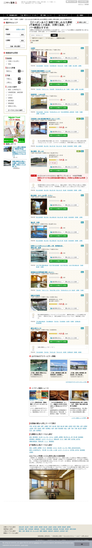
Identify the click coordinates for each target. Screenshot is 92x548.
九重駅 (79, 65)
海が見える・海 (68, 437)
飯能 (41, 531)
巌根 (66, 426)
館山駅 (64, 146)
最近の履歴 (83, 1)
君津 (74, 426)
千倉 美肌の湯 (53, 65)
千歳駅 (70, 65)
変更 (22, 34)
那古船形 (60, 428)
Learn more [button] (24, 545)
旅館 (65, 439)
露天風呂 (35, 437)
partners (36, 543)
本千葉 (35, 426)
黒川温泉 (61, 529)
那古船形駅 (70, 146)
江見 (30, 430)
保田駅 (79, 352)
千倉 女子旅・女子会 (55, 290)
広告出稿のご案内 (57, 536)
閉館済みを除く (61, 38)
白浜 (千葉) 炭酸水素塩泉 (42, 265)
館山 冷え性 (59, 146)
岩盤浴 (10, 98)
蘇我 (38, 426)
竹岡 (35, 428)
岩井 (52, 428)
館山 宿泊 (46, 146)
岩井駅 (68, 321)
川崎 (23, 531)
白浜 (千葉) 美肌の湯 (74, 265)
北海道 (55, 527)
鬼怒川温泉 (73, 529)
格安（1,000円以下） (35, 450)
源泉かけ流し (12, 106)
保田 (43, 428)
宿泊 (30, 437)
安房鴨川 (38, 430)
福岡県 (69, 527)
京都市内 (56, 531)
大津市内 (62, 531)
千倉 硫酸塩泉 (49, 321)
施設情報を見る (56, 57)
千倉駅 (65, 65)
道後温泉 (55, 529)
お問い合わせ (84, 536)
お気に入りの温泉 (71, 1)
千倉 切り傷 (52, 352)
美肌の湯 (56, 439)
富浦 (56, 428)
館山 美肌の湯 (53, 217)
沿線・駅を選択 (15, 46)
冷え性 (40, 437)
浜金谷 (39, 428)
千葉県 (31, 527)
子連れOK (40, 441)
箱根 (26, 529)
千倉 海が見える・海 (60, 89)
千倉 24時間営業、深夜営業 (67, 112)
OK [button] (82, 544)
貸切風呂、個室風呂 (35, 439)
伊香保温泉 (49, 529)
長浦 (58, 426)
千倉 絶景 (52, 89)
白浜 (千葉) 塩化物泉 (54, 265)
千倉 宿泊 (46, 65)
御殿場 (45, 531)
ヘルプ (78, 536)
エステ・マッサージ (47, 439)
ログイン (80, 4)
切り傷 (75, 437)
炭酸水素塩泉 (33, 441)
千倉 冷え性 (60, 65)
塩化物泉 (80, 437)
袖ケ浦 (62, 426)
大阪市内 (50, 531)
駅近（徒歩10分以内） (74, 448)
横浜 (20, 531)
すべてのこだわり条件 (15, 110)
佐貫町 (85, 426)
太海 (34, 430)
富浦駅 (75, 146)
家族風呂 (51, 441)
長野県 (59, 527)
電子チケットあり (37, 38)
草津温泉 (21, 529)
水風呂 (31, 452)
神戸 (67, 531)
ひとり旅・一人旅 (52, 450)
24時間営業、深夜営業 (15, 92)
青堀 (78, 426)
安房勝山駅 (77, 321)
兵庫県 (36, 527)
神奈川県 (21, 527)
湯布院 (67, 529)
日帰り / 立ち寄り (13, 61)
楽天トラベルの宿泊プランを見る (58, 61)
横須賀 (27, 531)
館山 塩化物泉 (39, 146)
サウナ (62, 439)
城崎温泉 (36, 529)
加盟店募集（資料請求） (44, 536)
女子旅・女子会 (75, 439)
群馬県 (41, 527)
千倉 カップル (45, 89)
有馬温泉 (30, 529)
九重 (69, 428)
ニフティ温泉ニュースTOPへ (79, 418)
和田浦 (84, 428)
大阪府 (50, 527)
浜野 (42, 426)
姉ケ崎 (54, 426)
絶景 (69, 439)
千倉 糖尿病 (62, 321)
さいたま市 (36, 531)
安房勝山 (48, 428)
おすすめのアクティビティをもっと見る (76, 382)
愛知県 (64, 527)
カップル (45, 437)
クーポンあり (49, 38)
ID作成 (86, 4)
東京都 (45, 527)
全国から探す (20, 29)
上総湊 (31, 428)
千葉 (30, 426)
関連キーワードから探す (11, 533)
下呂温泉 (42, 529)
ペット (46, 441)
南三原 (80, 428)
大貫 (81, 426)
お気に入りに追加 (72, 57)
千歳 (75, 428)
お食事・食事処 (58, 437)
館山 (65, 428)
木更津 (70, 426)
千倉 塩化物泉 (39, 65)
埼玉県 (27, 527)
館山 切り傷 (52, 146)
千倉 (72, 428)
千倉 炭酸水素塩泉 (40, 321)
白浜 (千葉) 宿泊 (64, 265)
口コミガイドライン (69, 536)
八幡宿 (46, 426)
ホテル (51, 437)
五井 (50, 426)
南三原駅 (75, 65)
